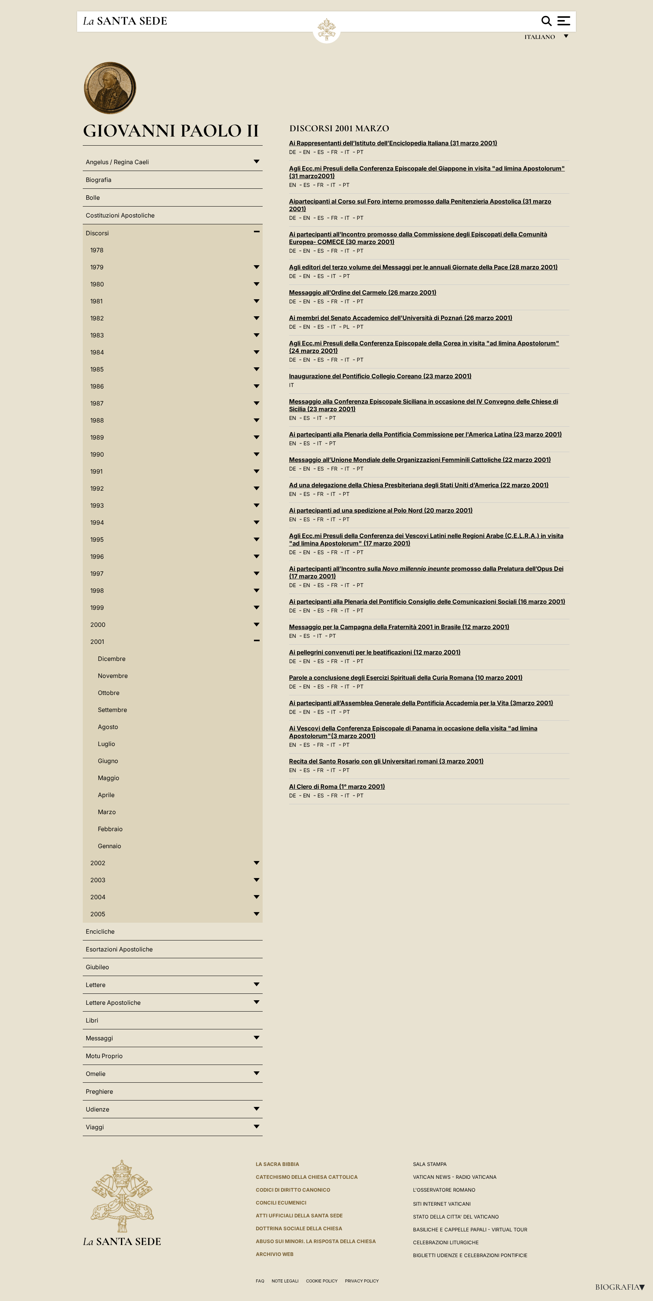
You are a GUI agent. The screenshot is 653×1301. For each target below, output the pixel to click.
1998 (97, 590)
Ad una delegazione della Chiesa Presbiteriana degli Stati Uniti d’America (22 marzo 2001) (419, 485)
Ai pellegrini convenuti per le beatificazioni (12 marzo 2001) (375, 652)
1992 (97, 488)
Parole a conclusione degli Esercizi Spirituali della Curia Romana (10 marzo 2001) (406, 677)
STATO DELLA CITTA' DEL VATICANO (456, 1217)
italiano (541, 39)
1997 (97, 573)
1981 (96, 301)
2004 (97, 897)
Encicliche (100, 931)
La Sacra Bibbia (277, 1164)
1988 (97, 420)
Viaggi (95, 1127)
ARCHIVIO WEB (275, 1254)
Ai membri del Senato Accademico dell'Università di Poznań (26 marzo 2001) (400, 318)
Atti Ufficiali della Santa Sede (299, 1215)
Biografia (622, 1287)
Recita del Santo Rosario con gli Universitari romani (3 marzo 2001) (386, 761)
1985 (97, 369)
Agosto (108, 727)
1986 (97, 386)
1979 (97, 267)
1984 (97, 352)
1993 (97, 505)
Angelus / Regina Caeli (117, 162)
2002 (97, 863)
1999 (97, 607)
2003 (97, 880)
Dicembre (111, 658)
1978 (97, 250)
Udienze (97, 1109)
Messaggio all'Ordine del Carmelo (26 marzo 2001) (362, 292)
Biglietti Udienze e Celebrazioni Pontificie (470, 1255)
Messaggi (99, 1038)
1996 (97, 556)
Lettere (95, 985)
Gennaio (109, 846)
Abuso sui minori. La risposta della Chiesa (316, 1241)
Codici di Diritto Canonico (293, 1190)
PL (346, 326)
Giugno (108, 761)
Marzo (107, 812)
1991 (96, 471)
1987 (97, 403)
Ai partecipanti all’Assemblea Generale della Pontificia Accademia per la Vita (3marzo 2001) (421, 703)
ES (320, 152)
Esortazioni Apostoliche (119, 949)
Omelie (95, 1073)
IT (347, 152)
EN (306, 152)
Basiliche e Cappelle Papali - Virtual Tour (470, 1229)
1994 (97, 522)
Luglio (106, 744)
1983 (97, 335)
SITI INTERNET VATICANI (441, 1204)
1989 (97, 437)
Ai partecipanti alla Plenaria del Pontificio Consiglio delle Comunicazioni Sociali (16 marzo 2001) (427, 601)
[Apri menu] (563, 20)
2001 (97, 641)
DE (292, 152)
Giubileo (97, 967)
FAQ (260, 1281)
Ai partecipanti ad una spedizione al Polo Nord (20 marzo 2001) (381, 510)
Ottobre (108, 692)
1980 (97, 284)
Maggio (108, 778)
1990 (97, 454)
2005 (97, 914)
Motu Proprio (104, 1056)
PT (360, 152)
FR (334, 152)
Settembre (112, 709)
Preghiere (99, 1091)
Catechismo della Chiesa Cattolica (307, 1177)
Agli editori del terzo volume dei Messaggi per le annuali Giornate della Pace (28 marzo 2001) (423, 267)
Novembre (113, 675)
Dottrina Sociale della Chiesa (299, 1228)
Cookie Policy (321, 1281)
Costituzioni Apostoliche (120, 215)
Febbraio (110, 829)
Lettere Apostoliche (113, 1002)
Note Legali (285, 1281)
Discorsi (97, 233)
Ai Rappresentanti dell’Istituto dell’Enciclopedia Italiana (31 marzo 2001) (393, 143)
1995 (97, 539)
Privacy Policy (362, 1281)
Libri (92, 1020)
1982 (97, 318)
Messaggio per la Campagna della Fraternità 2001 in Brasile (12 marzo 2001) (399, 627)
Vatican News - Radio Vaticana (455, 1177)
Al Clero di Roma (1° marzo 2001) (337, 786)
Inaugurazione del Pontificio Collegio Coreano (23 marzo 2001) (380, 376)
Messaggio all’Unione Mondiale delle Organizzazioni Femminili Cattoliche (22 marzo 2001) (420, 459)
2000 (97, 624)
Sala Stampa (430, 1164)
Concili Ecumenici (281, 1203)
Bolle (93, 197)
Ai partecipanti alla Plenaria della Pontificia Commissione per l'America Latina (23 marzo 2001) (425, 434)
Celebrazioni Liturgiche (446, 1242)
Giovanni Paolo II (171, 130)
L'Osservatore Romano (444, 1190)
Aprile (106, 795)
